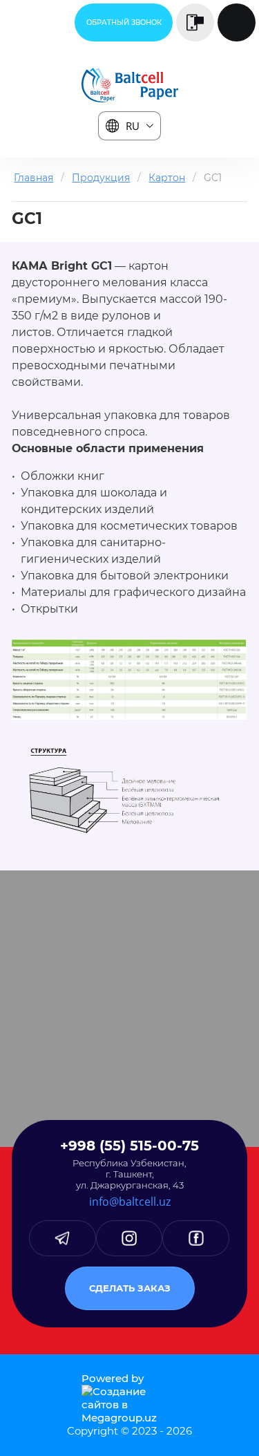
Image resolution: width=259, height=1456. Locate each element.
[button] (124, 22)
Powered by (112, 1378)
